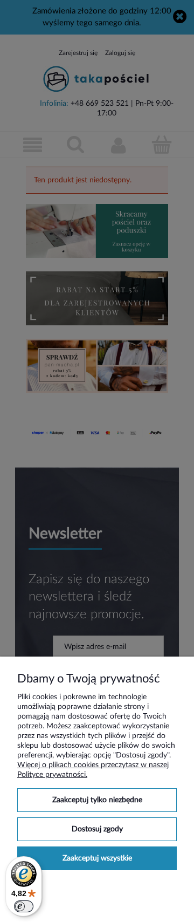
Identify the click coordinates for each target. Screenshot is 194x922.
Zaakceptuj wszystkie (97, 858)
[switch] (23, 906)
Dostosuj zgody (97, 829)
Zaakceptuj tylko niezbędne (97, 800)
